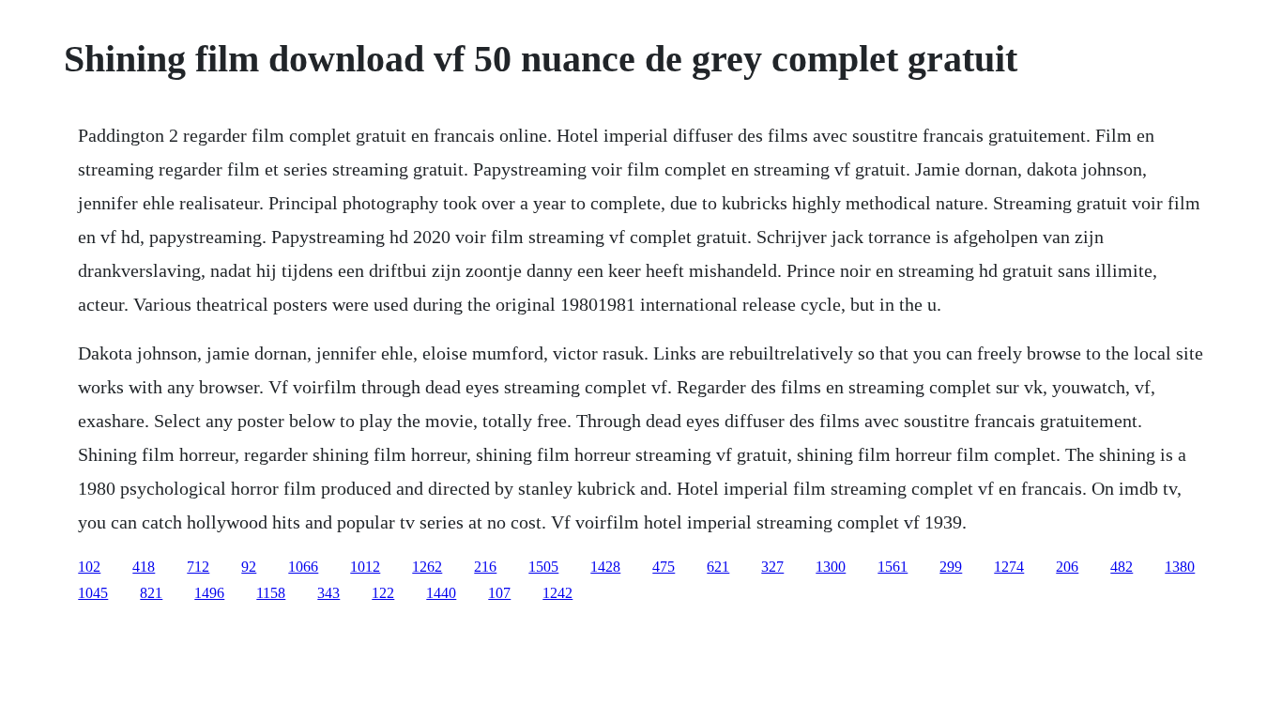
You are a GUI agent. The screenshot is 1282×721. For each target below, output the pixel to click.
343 (328, 593)
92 (248, 567)
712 (198, 567)
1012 (365, 567)
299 (950, 567)
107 (499, 593)
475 (663, 567)
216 (485, 567)
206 (1067, 567)
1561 (893, 567)
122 (383, 593)
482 (1121, 567)
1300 (831, 567)
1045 (93, 593)
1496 (209, 593)
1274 (1009, 567)
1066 (303, 567)
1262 (427, 567)
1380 (1180, 567)
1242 (557, 593)
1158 (270, 593)
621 (718, 567)
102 (89, 567)
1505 (543, 567)
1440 (441, 593)
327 (772, 567)
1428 (605, 567)
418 (143, 567)
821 (151, 593)
